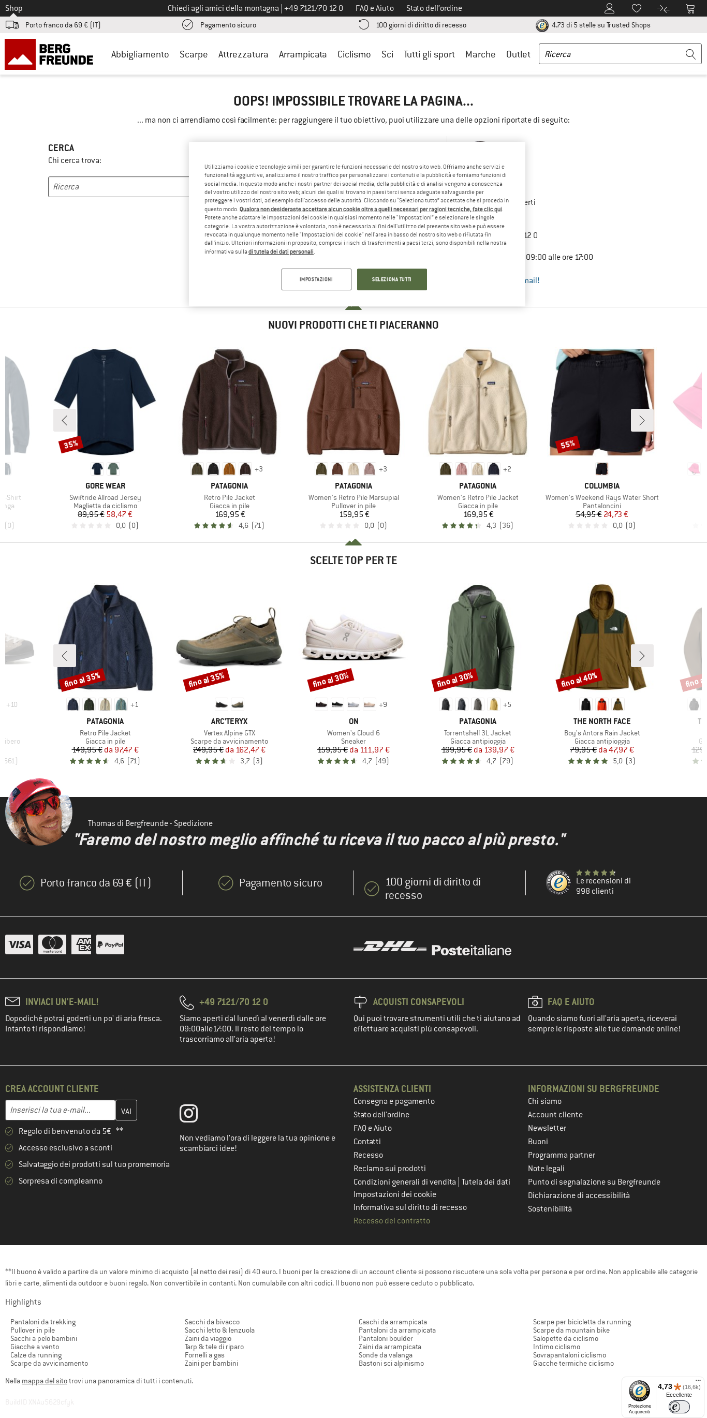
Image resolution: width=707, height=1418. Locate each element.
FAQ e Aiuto (373, 1128)
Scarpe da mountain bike (571, 1330)
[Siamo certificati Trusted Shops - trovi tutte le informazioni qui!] (559, 883)
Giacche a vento (34, 1346)
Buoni (538, 1141)
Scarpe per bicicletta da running (582, 1321)
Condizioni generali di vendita (406, 1182)
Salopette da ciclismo (565, 1338)
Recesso (368, 1155)
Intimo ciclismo (556, 1346)
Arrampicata (303, 54)
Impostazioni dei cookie (395, 1194)
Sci (387, 54)
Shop (14, 8)
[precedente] (64, 420)
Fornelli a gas (205, 1355)
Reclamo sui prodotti (390, 1168)
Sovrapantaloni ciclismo (569, 1355)
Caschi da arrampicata (393, 1321)
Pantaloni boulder (386, 1338)
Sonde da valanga (386, 1355)
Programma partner (561, 1155)
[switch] (679, 1406)
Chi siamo (545, 1101)
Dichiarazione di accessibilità (579, 1195)
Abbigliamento (140, 54)
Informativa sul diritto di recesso (410, 1207)
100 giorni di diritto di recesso (421, 24)
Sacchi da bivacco (212, 1321)
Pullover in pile (32, 1330)
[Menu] (698, 1383)
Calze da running (36, 1355)
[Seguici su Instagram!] (196, 1115)
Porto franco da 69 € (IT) (63, 24)
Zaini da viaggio (208, 1338)
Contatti (367, 1141)
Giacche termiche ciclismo (573, 1363)
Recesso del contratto (392, 1221)
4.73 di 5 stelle (600, 24)
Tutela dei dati (486, 1182)
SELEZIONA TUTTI (392, 279)
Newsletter (547, 1128)
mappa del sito (44, 1380)
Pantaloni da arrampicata (397, 1330)
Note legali (546, 1168)
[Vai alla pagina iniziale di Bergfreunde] (52, 54)
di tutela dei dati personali (281, 251)
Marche (480, 54)
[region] (357, 224)
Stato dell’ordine (381, 1115)
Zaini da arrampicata (390, 1346)
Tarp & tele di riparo (214, 1346)
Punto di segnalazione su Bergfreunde (594, 1182)
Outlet (518, 54)
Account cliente (555, 1115)
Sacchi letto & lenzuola (220, 1330)
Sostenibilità (550, 1209)
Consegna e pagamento (394, 1101)
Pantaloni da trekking (43, 1321)
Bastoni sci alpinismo (391, 1363)
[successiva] (642, 420)
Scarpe (194, 54)
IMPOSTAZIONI (316, 279)
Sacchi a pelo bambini (43, 1338)
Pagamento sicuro (228, 24)
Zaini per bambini (211, 1363)
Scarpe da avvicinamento (49, 1363)
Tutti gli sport (429, 54)
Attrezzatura (243, 54)
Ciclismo (354, 54)
